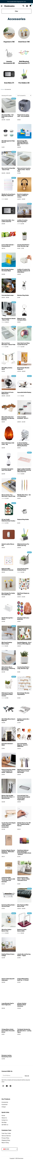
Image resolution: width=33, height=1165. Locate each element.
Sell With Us (5, 1124)
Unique (4, 1107)
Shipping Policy (6, 1140)
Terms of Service (6, 1135)
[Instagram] (3, 1086)
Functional (4, 1104)
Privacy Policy (5, 1138)
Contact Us (5, 1120)
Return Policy (5, 1142)
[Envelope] (6, 1086)
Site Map (4, 1122)
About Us (4, 1118)
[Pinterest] (10, 1086)
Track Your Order (6, 1133)
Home (2, 89)
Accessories (5, 1102)
